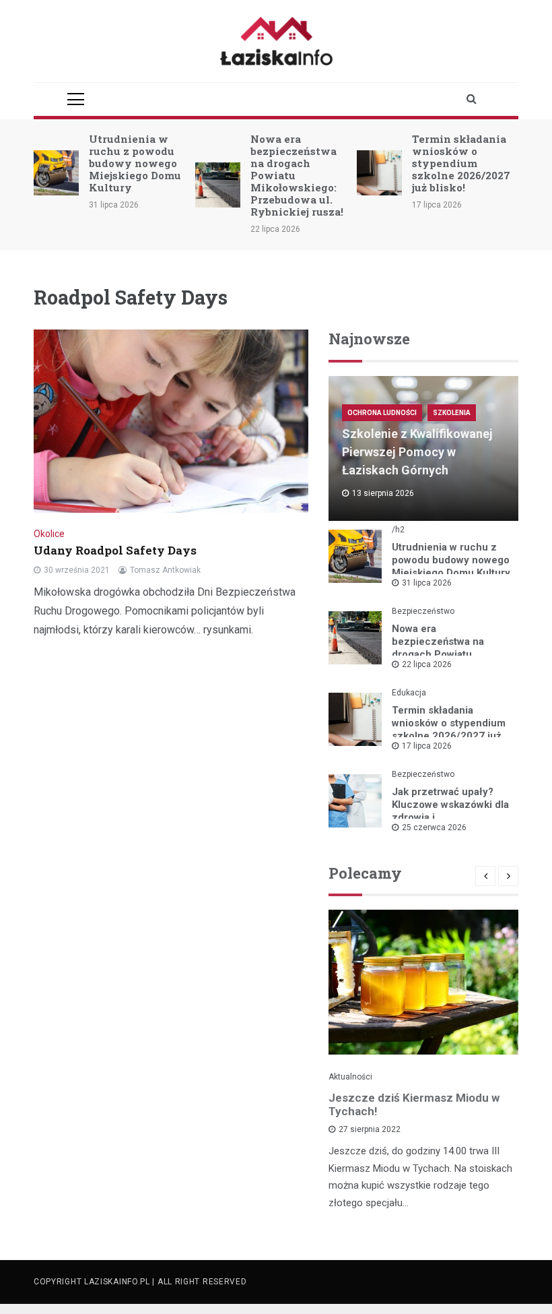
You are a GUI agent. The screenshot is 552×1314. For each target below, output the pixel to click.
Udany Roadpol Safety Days (116, 550)
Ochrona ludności (382, 412)
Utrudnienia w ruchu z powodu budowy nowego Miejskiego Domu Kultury (135, 163)
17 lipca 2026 (427, 746)
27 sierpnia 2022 (370, 1129)
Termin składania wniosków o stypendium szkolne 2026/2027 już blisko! (461, 163)
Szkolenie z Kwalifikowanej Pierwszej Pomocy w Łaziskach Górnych (417, 452)
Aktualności (350, 1077)
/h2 (398, 529)
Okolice (49, 533)
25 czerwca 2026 (434, 827)
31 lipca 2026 (427, 583)
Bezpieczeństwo (423, 611)
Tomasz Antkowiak (165, 570)
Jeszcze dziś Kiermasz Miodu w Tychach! (414, 1104)
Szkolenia (452, 412)
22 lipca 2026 (427, 664)
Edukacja (409, 692)
